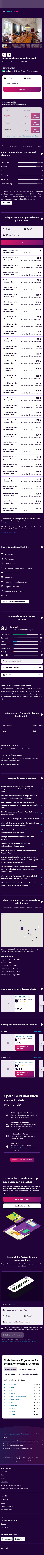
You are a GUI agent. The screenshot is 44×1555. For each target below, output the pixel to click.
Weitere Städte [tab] (10, 1369)
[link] (24, 1048)
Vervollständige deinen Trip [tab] (28, 1374)
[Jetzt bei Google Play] (7, 1539)
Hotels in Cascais (9, 1408)
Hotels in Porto (9, 1387)
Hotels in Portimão (10, 1405)
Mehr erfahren (8, 523)
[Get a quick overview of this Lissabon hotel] (41, 153)
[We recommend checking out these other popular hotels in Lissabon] (41, 989)
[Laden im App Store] (19, 1539)
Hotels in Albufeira (10, 1393)
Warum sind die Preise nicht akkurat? (17, 1448)
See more (38, 1032)
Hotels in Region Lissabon (14, 1459)
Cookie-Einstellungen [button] (8, 532)
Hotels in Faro (8, 1402)
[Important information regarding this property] (41, 714)
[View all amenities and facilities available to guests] (41, 547)
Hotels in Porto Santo (11, 1399)
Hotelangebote (8, 1457)
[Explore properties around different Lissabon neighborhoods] (41, 1024)
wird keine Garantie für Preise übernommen (16, 1434)
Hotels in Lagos (9, 1390)
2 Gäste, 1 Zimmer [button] (11, 84)
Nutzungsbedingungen (8, 1341)
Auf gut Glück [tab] (10, 1374)
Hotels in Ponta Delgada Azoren (15, 1396)
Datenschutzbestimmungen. (26, 1341)
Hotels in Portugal (32, 1457)
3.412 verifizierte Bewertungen (26, 71)
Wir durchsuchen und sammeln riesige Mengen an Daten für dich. (18, 1444)
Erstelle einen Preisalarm (19, 1148)
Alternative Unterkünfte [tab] (27, 1369)
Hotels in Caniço (9, 1411)
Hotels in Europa (20, 1457)
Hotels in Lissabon (29, 1459)
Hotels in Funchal (10, 1384)
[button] (3, 11)
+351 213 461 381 (8, 68)
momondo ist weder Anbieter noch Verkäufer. (21, 1441)
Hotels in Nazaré (9, 1414)
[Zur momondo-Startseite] (14, 11)
